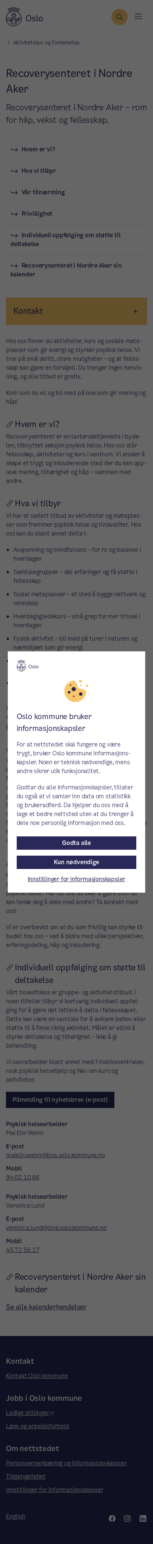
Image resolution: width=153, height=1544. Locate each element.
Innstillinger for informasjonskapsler (77, 879)
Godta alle (76, 843)
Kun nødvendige (76, 862)
